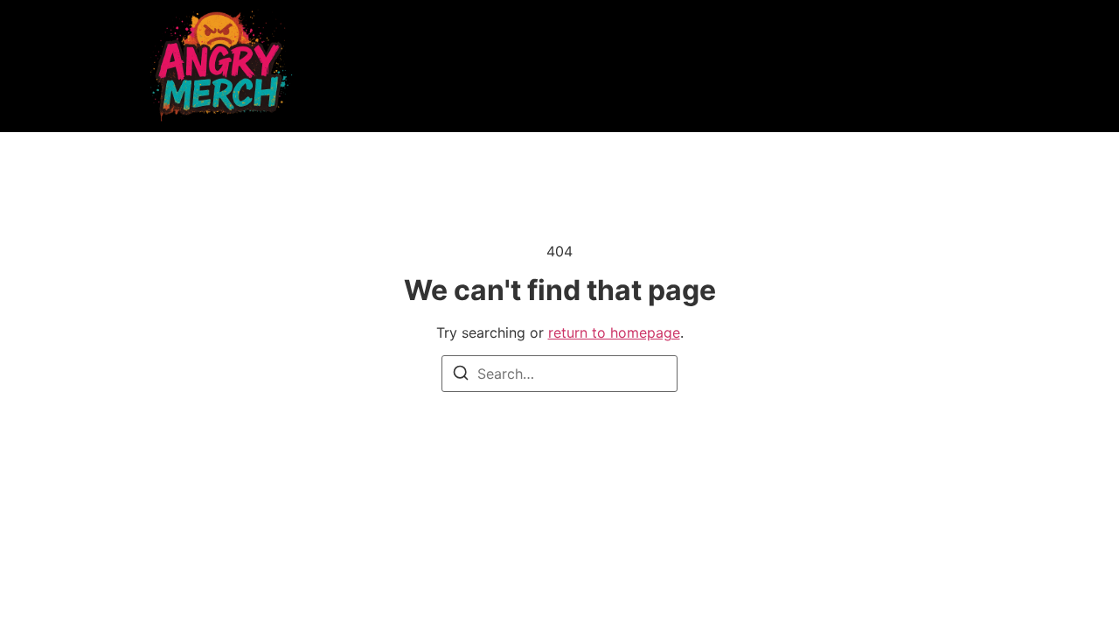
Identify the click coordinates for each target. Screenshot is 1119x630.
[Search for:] (559, 373)
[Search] (460, 375)
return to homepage (614, 332)
